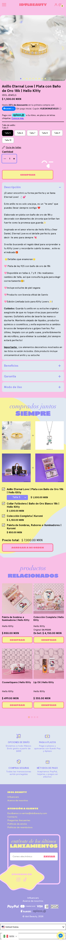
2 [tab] (23, 78)
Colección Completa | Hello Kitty (48, 618)
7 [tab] (39, 78)
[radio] (7, 133)
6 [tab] (36, 78)
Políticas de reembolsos (20, 827)
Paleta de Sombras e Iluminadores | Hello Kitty (15, 618)
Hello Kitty (7, 626)
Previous (3, 48)
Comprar (27, 174)
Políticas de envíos (17, 824)
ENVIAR (49, 856)
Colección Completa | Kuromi (25, 515)
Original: (42, 630)
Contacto (12, 817)
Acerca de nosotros (17, 800)
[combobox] (33, 927)
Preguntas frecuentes (18, 820)
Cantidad (7, 151)
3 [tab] (26, 78)
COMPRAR (17, 640)
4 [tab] (30, 78)
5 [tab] (33, 78)
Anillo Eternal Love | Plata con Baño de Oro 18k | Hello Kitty (35, 491)
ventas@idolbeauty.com (34, 813)
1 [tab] (20, 78)
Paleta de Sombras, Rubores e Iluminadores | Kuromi (34, 527)
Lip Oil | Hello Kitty (43, 682)
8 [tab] (42, 78)
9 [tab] (45, 78)
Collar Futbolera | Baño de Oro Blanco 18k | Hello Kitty (33, 505)
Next (63, 48)
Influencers (13, 797)
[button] (61, 936)
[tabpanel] (33, 48)
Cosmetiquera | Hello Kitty (16, 682)
